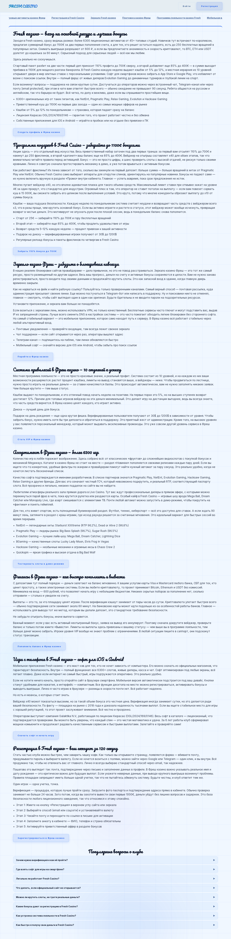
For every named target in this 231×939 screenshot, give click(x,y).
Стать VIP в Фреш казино (34, 439)
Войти (187, 6)
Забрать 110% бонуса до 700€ (37, 251)
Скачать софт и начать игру (36, 735)
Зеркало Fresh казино (103, 17)
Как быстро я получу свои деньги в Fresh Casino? (45, 925)
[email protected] (32, 88)
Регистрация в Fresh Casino (68, 17)
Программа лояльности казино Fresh (179, 17)
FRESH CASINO (23, 6)
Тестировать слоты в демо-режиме (41, 563)
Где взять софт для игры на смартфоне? (40, 869)
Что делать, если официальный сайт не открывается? (48, 888)
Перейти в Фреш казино (33, 356)
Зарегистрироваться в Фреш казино (41, 838)
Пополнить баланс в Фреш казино (39, 646)
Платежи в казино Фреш (136, 17)
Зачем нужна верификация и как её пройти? (42, 860)
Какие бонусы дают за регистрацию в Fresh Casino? (47, 906)
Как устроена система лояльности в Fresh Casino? (46, 915)
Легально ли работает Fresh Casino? (37, 878)
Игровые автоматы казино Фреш (25, 17)
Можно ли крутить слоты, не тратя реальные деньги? (48, 897)
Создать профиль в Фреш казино (39, 132)
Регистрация (209, 6)
